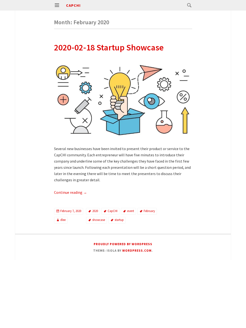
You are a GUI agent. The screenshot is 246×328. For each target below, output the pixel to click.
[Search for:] (188, 5)
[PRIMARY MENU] (57, 5)
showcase (98, 220)
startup (119, 220)
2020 (95, 211)
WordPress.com (137, 251)
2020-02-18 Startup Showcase (109, 47)
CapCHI (73, 5)
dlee (63, 220)
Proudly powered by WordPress (123, 244)
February (149, 211)
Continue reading (70, 192)
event (130, 211)
